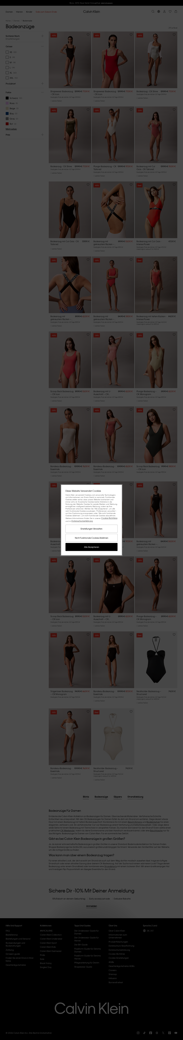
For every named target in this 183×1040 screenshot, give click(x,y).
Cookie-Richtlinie (109, 518)
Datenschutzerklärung (82, 521)
